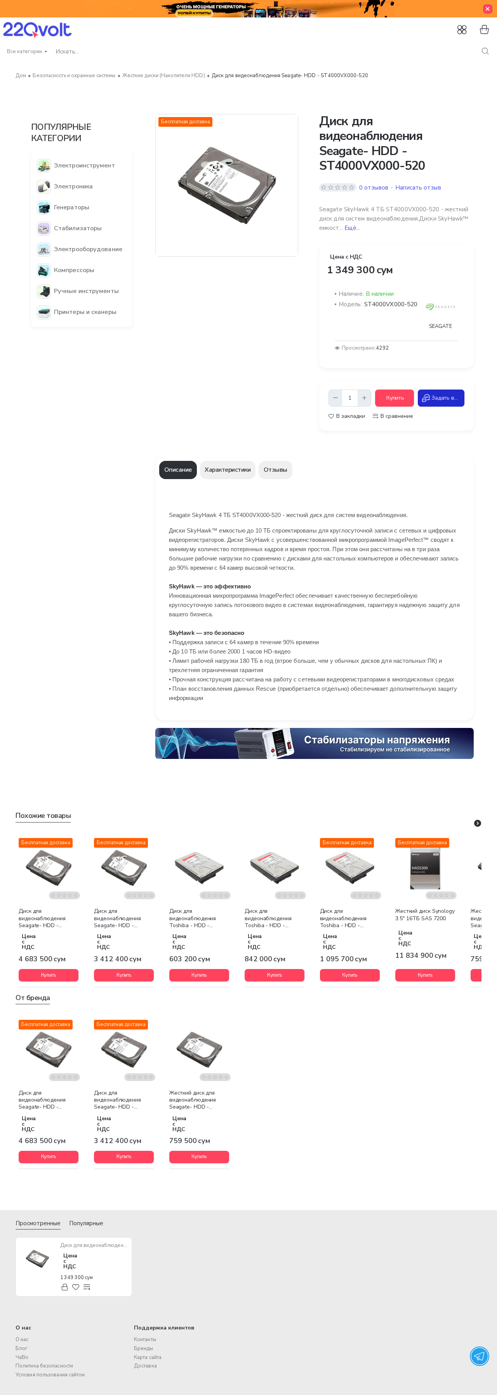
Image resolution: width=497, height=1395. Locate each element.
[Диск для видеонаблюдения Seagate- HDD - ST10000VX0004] (49, 868)
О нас (23, 1327)
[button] (394, 398)
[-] (335, 398)
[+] (364, 398)
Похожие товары (43, 815)
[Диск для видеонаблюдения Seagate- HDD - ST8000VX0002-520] (124, 868)
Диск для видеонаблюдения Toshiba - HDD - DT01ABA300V (343, 918)
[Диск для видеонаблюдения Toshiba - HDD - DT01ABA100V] (199, 868)
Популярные (86, 1223)
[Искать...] (485, 51)
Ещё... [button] (352, 228)
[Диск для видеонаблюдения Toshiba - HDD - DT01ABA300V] (350, 868)
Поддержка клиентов (164, 1327)
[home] (21, 75)
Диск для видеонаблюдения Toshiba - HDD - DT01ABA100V (192, 918)
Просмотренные (38, 1223)
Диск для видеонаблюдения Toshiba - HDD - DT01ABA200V (268, 918)
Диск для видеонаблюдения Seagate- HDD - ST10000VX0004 (42, 918)
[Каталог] (463, 30)
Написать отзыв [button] (418, 187)
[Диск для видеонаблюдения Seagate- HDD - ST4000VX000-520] (37, 1259)
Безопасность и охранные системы (74, 75)
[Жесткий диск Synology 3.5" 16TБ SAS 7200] (425, 868)
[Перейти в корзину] (483, 30)
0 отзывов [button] (373, 187)
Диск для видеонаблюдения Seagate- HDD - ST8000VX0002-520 (119, 918)
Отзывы (275, 470)
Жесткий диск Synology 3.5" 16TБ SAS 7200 (425, 915)
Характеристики (227, 470)
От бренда (33, 997)
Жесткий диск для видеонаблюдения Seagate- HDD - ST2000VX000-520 (193, 1100)
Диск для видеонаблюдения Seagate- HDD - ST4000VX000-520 (93, 1245)
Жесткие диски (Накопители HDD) (163, 75)
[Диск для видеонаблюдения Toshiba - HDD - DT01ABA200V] (275, 868)
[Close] (487, 9)
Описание (178, 470)
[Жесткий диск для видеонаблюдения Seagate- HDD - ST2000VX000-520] (199, 1050)
